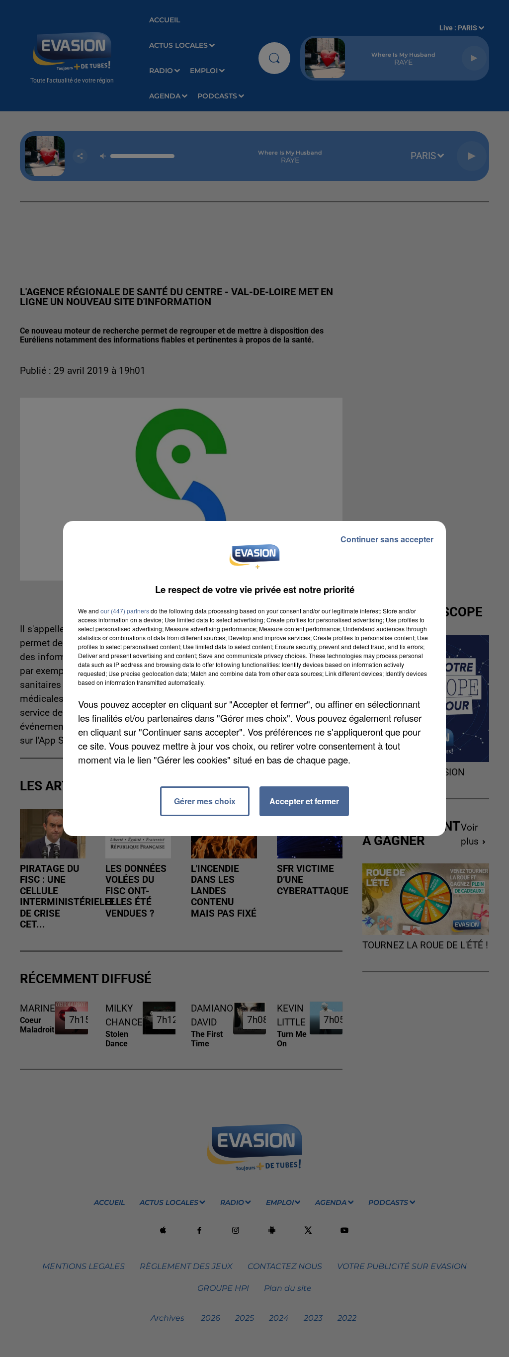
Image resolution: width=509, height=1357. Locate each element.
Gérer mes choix (205, 801)
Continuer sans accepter (386, 539)
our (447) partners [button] (124, 610)
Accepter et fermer (304, 801)
